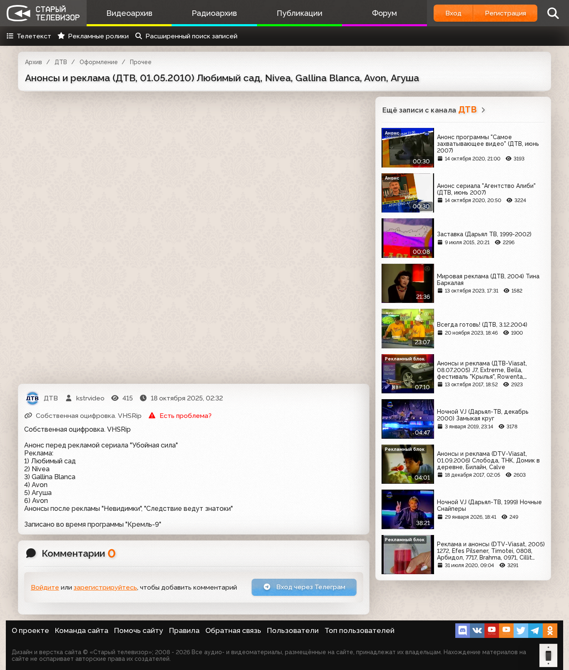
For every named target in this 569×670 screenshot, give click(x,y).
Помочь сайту (138, 630)
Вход (453, 13)
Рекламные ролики (98, 36)
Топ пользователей (359, 630)
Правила (184, 630)
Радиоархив (214, 13)
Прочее (141, 62)
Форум (384, 13)
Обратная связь (233, 630)
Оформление (99, 62)
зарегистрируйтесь (105, 587)
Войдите (45, 587)
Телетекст (34, 36)
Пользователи (293, 630)
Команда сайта (81, 630)
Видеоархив (129, 13)
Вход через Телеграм (310, 587)
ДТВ (61, 62)
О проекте (30, 630)
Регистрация (505, 13)
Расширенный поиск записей (191, 36)
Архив (33, 62)
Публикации (299, 13)
